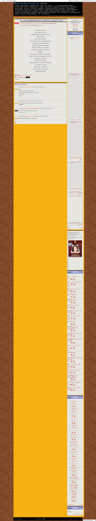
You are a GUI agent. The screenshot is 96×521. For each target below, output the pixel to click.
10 (75, 343)
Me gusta (18, 75)
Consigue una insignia (78, 513)
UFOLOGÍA (73, 321)
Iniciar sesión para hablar (88, 520)
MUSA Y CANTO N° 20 (75, 370)
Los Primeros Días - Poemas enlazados (73, 445)
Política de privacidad (68, 518)
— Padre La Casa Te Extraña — (74, 412)
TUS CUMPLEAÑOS (74, 478)
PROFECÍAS (73, 352)
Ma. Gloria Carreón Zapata (74, 473)
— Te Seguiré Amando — (74, 428)
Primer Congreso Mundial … (76, 387)
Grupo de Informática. (75, 305)
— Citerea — (73, 419)
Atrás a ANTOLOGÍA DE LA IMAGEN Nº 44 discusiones (32, 25)
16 (75, 318)
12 (75, 361)
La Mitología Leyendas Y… (76, 289)
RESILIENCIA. (80, 189)
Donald (27, 23)
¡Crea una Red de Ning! (11, 0)
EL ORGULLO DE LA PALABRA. (74, 471)
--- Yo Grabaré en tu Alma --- (74, 461)
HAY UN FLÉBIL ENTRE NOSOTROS (74, 487)
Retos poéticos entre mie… (76, 345)
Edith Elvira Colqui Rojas (31, 116)
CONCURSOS (73, 294)
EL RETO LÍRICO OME (75, 364)
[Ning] (3, 1)
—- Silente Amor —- (74, 452)
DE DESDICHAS (80, 224)
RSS (15, 122)
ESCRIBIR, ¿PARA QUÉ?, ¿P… (77, 333)
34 (73, 302)
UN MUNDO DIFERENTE (73, 497)
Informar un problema (59, 518)
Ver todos (81, 227)
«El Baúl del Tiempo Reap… (76, 282)
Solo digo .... (79, 119)
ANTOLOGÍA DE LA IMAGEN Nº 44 (49, 23)
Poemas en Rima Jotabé (75, 316)
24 (75, 367)
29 (75, 297)
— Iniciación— (74, 402)
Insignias (52, 518)
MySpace (18, 77)
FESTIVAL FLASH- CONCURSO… (74, 327)
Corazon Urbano (74, 276)
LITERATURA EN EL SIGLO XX (76, 340)
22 (75, 284)
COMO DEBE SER (80, 159)
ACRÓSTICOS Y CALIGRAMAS (74, 376)
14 (73, 291)
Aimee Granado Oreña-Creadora (28, 518)
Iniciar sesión (76, 0)
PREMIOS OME (74, 300)
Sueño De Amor (74, 436)
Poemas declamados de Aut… (76, 310)
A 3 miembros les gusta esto (27, 75)
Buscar (94, 1)
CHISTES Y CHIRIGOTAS (76, 382)
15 (75, 331)
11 (75, 336)
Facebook (23, 77)
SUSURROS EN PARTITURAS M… (77, 358)
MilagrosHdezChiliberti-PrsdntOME (32, 108)
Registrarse (71, 0)
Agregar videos (72, 504)
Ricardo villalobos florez (74, 481)
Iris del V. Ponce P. (29, 87)
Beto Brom (28, 101)
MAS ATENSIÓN (80, 193)
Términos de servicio (78, 518)
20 (75, 379)
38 (75, 372)
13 (73, 297)
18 (75, 302)
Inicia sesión (75, 25)
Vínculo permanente (19, 87)
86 (73, 284)
